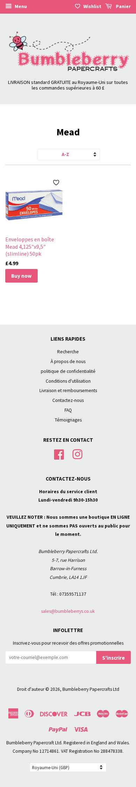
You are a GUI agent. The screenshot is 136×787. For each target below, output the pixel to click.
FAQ (68, 410)
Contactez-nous (68, 400)
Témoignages (68, 420)
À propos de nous (68, 361)
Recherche (68, 352)
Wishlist (92, 6)
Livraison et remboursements (68, 391)
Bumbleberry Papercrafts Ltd (90, 689)
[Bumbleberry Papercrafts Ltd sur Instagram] (77, 453)
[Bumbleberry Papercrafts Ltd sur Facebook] (59, 453)
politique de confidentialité (68, 371)
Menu (20, 6)
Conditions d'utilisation (68, 381)
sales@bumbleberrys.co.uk (68, 611)
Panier (123, 6)
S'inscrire (113, 657)
